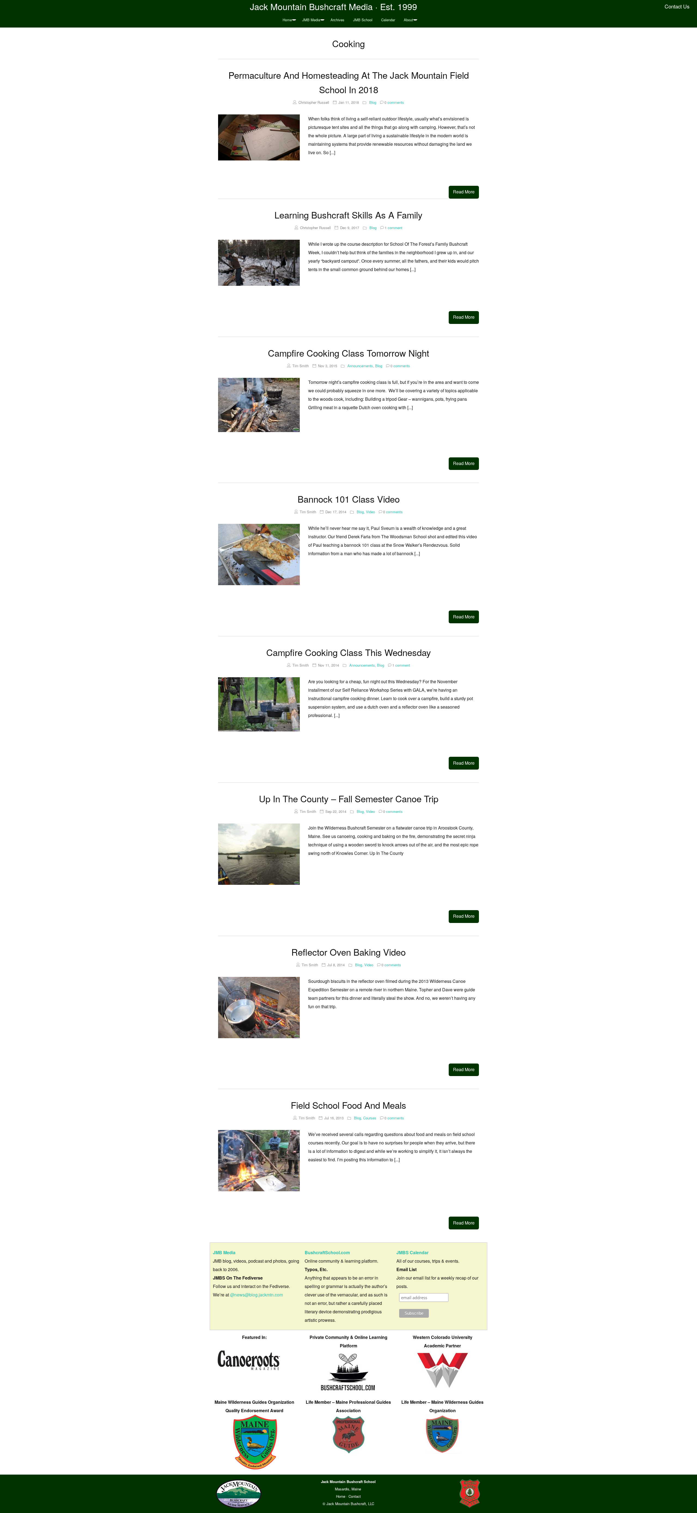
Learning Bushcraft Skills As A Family (348, 214)
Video (370, 511)
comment (393, 227)
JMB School (362, 19)
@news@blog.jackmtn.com (256, 1295)
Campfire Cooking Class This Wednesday (348, 652)
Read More (464, 192)
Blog (372, 102)
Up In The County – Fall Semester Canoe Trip (348, 798)
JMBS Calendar (412, 1252)
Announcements (360, 365)
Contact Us (677, 6)
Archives (337, 19)
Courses (369, 1117)
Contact (354, 1496)
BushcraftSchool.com (327, 1252)
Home (287, 19)
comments (394, 102)
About (408, 19)
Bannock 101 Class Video (349, 498)
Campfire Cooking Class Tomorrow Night (348, 352)
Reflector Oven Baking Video (348, 951)
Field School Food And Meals (348, 1104)
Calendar (388, 19)
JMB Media (311, 19)
